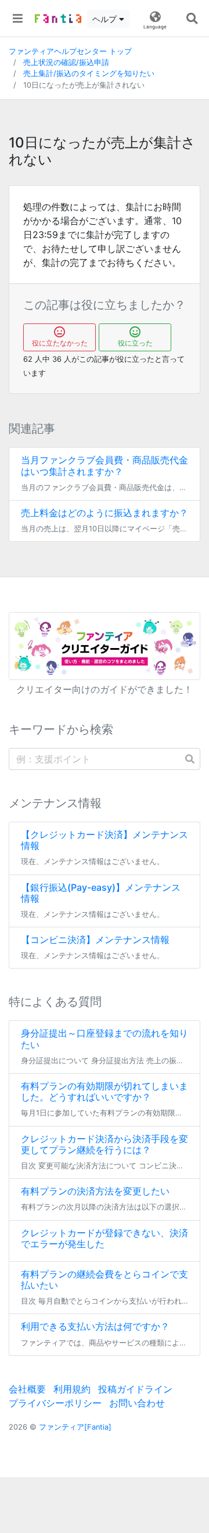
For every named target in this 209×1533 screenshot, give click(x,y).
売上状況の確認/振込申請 (66, 62)
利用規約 (72, 1389)
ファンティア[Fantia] (75, 1427)
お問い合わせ (137, 1403)
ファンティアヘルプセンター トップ (70, 51)
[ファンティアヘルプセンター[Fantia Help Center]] (58, 18)
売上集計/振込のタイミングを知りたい (88, 73)
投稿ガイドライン (135, 1389)
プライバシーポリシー (55, 1403)
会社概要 (27, 1389)
